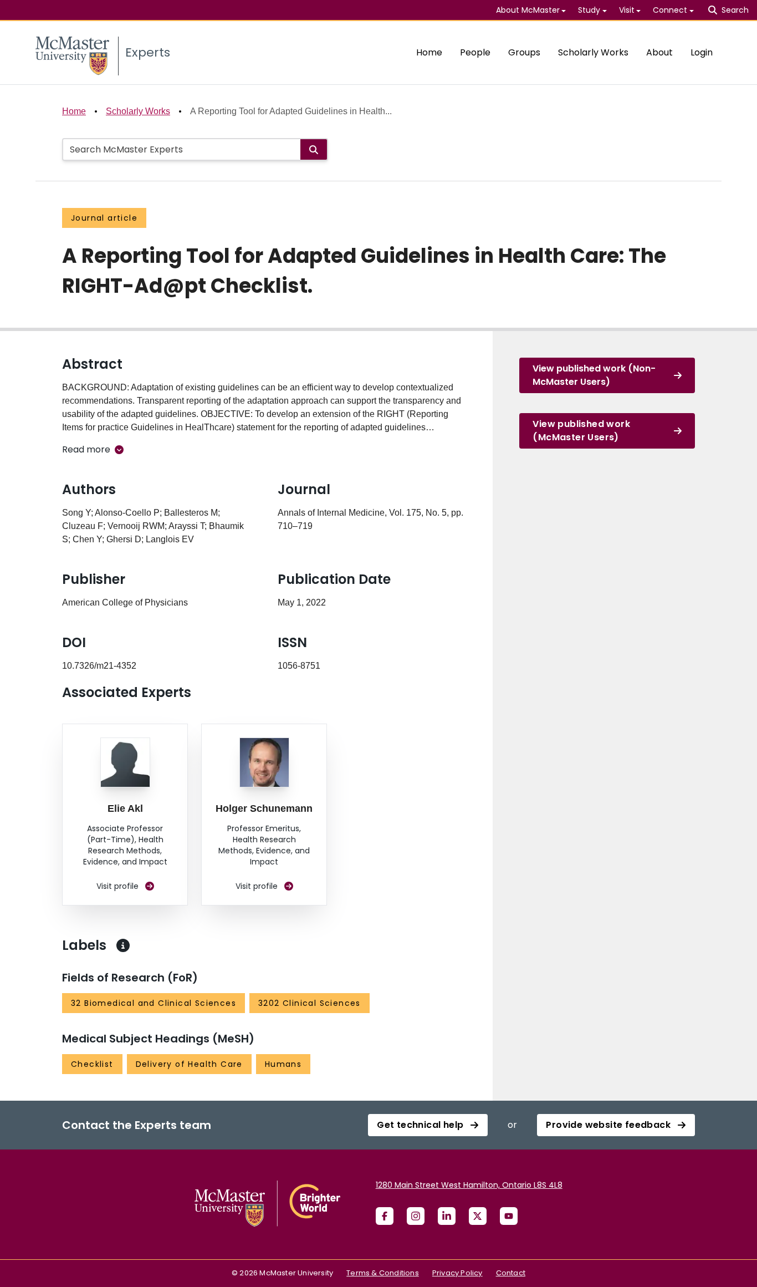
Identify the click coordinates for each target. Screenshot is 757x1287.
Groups (524, 52)
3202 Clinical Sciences (309, 1003)
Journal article (104, 217)
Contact (510, 1273)
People (475, 52)
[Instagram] (415, 1216)
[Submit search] (313, 149)
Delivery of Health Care (189, 1064)
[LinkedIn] (447, 1216)
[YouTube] (509, 1216)
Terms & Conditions (382, 1273)
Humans (283, 1064)
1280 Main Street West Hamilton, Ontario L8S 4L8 (469, 1185)
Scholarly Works (593, 52)
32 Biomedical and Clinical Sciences (153, 1003)
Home (429, 52)
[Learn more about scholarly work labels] (123, 945)
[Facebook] (384, 1216)
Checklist (92, 1064)
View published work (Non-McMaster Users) (594, 375)
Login (701, 52)
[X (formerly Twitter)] (478, 1216)
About (659, 52)
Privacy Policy (457, 1273)
